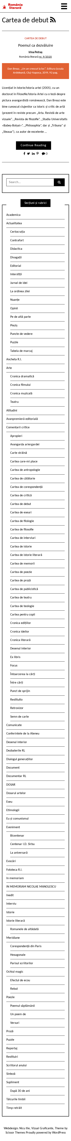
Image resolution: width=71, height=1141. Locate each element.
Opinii (14, 308)
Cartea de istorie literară (26, 555)
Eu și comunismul (17, 818)
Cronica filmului (20, 385)
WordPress (59, 1132)
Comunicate (14, 725)
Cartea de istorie (21, 546)
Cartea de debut (36, 38)
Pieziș (13, 325)
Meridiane (13, 937)
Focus (13, 665)
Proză (9, 1031)
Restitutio (16, 699)
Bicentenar (17, 835)
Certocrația (17, 231)
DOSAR (10, 784)
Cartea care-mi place (23, 461)
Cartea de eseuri (21, 512)
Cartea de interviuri (23, 538)
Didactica (16, 249)
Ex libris (15, 657)
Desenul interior (20, 648)
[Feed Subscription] (53, 20)
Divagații (16, 257)
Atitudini (11, 410)
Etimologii (12, 810)
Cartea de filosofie (22, 529)
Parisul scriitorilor (21, 963)
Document (13, 767)
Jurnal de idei (18, 283)
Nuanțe (15, 299)
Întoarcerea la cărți (22, 674)
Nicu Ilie (24, 1128)
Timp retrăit (14, 1108)
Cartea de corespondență (26, 487)
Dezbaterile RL (15, 750)
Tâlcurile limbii (15, 1099)
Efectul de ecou (20, 980)
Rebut (14, 988)
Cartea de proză (20, 580)
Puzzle (14, 342)
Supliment (12, 1082)
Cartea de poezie (21, 572)
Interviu (11, 903)
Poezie (10, 997)
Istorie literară (15, 920)
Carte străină (18, 453)
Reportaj (11, 1048)
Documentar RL (16, 776)
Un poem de (18, 1014)
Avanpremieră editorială (22, 419)
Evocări (11, 861)
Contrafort (17, 240)
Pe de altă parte (20, 317)
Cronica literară (20, 640)
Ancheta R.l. (14, 359)
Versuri (14, 1023)
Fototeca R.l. (14, 869)
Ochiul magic (14, 971)
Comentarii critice (18, 427)
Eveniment (13, 827)
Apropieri (16, 436)
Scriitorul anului (16, 1065)
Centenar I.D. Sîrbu (22, 844)
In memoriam (15, 878)
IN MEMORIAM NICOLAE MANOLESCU (31, 886)
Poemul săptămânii (22, 1006)
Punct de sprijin (20, 691)
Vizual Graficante (42, 1128)
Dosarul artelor (16, 793)
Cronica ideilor (19, 631)
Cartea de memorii (22, 563)
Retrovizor (16, 708)
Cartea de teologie (22, 606)
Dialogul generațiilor (19, 759)
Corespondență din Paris (25, 946)
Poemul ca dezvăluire (35, 46)
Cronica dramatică (22, 376)
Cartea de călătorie (22, 478)
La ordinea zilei (20, 291)
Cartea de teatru (21, 597)
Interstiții (16, 274)
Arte (9, 368)
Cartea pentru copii (22, 614)
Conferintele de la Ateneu (22, 733)
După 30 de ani (20, 1091)
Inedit (10, 895)
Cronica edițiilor (20, 623)
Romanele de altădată (24, 929)
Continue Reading (33, 145)
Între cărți (16, 682)
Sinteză (10, 1074)
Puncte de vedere (21, 334)
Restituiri (12, 1056)
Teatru (14, 402)
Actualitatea (14, 223)
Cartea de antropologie (25, 470)
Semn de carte (19, 716)
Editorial (15, 266)
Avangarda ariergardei (24, 444)
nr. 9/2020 (45, 56)
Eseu (9, 801)
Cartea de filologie (22, 521)
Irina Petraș (35, 52)
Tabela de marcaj (21, 351)
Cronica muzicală (21, 393)
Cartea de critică (21, 495)
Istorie (10, 912)
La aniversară (19, 852)
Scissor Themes (15, 1132)
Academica (13, 215)
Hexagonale (17, 955)
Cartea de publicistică (24, 589)
